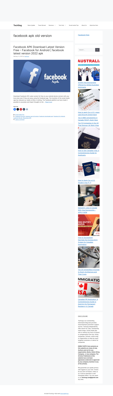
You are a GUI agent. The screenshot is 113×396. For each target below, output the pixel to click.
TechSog (17, 25)
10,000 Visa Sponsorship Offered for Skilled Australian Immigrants (88, 85)
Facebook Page (83, 35)
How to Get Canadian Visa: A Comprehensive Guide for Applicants (88, 153)
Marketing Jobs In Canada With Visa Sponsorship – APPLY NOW (87, 210)
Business (51, 25)
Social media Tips (74, 25)
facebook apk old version (32, 116)
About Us (84, 25)
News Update (31, 25)
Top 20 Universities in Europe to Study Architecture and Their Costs (88, 272)
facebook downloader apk (46, 116)
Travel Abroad (42, 25)
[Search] (97, 50)
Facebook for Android (59, 116)
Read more (48, 102)
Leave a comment (19, 119)
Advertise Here (94, 25)
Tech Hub (61, 25)
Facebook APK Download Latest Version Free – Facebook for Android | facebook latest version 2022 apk (38, 50)
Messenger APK (27, 118)
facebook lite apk (17, 118)
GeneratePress (64, 393)
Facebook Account (20, 116)
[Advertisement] (46, 10)
